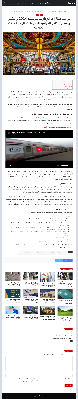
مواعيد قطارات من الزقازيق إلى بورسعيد (25, 253)
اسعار (25, 3)
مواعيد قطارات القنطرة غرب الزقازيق (49, 253)
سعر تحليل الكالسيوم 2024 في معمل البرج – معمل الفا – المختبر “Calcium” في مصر (13, 317)
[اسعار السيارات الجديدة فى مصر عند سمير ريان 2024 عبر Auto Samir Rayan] (30, 310)
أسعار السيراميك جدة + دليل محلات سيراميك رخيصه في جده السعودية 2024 (31, 283)
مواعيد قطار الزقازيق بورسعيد (40, 251)
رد (71, 341)
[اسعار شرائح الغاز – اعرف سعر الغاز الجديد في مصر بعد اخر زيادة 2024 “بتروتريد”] (13, 276)
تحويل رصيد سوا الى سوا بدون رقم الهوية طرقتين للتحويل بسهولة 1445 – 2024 (31, 300)
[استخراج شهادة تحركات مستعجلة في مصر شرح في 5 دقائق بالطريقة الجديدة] (65, 294)
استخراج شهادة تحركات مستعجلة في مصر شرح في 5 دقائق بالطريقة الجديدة (65, 302)
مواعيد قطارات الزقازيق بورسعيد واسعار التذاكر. (62, 84)
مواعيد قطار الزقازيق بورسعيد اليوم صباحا (27, 251)
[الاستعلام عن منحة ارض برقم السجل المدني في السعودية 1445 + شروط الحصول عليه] (65, 311)
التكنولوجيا (42, 3)
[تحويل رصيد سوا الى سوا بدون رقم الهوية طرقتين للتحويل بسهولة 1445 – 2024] (30, 293)
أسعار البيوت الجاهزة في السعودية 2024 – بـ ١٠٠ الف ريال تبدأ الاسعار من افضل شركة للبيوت (47, 318)
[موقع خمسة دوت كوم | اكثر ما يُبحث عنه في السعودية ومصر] (71, 3)
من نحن (43, 396)
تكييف (34, 201)
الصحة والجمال (35, 3)
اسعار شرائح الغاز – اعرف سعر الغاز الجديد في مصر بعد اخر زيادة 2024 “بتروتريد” (13, 284)
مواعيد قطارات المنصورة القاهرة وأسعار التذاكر (53, 127)
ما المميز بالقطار (68, 86)
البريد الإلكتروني (69, 378)
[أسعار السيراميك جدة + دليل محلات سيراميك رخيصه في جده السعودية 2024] (30, 276)
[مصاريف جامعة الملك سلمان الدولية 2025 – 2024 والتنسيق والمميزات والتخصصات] (47, 293)
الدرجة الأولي (46, 201)
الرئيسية (63, 11)
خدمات (59, 11)
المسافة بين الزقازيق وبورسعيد (66, 87)
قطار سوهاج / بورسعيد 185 (51, 251)
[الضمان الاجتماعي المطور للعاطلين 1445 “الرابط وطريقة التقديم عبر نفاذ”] (13, 293)
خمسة (47, 94)
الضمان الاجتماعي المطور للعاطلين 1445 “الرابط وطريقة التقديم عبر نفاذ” (13, 300)
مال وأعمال (47, 3)
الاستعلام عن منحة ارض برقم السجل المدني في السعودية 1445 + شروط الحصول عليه (65, 318)
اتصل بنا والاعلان (36, 396)
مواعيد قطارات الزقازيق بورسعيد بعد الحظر (64, 253)
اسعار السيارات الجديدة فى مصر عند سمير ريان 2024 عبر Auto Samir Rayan (31, 317)
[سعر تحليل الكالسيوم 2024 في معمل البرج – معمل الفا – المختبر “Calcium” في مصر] (13, 310)
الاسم (71, 373)
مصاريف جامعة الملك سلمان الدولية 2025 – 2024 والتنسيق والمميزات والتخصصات (48, 300)
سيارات (29, 3)
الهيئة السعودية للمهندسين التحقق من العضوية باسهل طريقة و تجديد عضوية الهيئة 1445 (48, 285)
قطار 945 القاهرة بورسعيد (62, 251)
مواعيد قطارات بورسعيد (37, 253)
